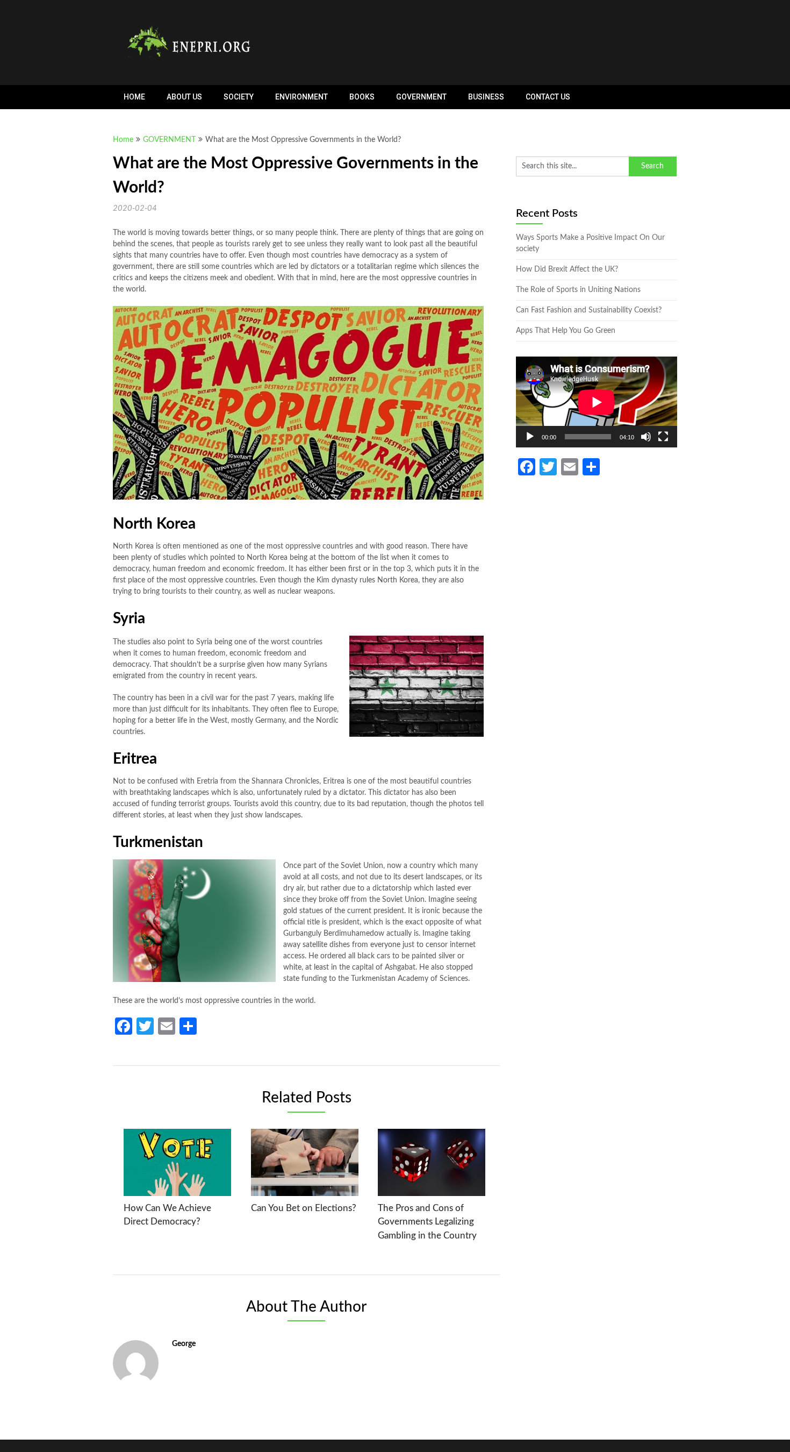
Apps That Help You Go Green (565, 330)
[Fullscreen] (663, 436)
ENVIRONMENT (301, 96)
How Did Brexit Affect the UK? (567, 269)
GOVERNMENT (421, 96)
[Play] (530, 436)
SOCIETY (239, 96)
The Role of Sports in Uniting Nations (578, 290)
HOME (134, 96)
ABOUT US (184, 96)
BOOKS (362, 96)
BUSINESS (486, 96)
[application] (596, 402)
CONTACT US (548, 96)
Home (123, 140)
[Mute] (646, 436)
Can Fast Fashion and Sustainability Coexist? (589, 310)
